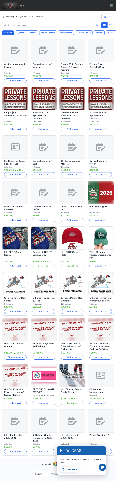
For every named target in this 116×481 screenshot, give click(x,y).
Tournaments (66, 32)
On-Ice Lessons (48, 32)
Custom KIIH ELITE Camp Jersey (42, 253)
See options (44, 266)
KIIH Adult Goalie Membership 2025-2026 (43, 438)
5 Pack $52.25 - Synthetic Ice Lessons (41, 115)
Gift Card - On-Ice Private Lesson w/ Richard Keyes (70, 346)
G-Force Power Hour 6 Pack (15, 299)
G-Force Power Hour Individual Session (100, 299)
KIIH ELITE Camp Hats (69, 253)
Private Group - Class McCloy (97, 66)
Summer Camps (84, 32)
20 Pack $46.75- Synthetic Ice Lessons (98, 115)
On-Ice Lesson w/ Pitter (98, 162)
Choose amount (15, 357)
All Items (8, 32)
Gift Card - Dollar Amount (13, 345)
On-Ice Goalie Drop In (71, 208)
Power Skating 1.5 (99, 435)
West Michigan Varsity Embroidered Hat (100, 255)
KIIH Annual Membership (96, 391)
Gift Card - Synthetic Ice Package (44, 345)
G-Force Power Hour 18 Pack (72, 299)
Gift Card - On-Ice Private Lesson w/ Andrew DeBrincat (99, 346)
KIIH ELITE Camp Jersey (13, 253)
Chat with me (71, 469)
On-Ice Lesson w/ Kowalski (13, 208)
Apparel (99, 32)
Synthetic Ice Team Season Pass (14, 162)
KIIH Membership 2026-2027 (70, 436)
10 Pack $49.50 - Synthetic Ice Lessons (70, 115)
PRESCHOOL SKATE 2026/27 (43, 391)
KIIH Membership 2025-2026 (13, 436)
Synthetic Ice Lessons (26, 32)
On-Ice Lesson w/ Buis (42, 162)
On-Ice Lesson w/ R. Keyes (15, 66)
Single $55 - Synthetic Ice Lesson (15, 114)
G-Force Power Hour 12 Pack (44, 299)
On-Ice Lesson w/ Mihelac (42, 66)
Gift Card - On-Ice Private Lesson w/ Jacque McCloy (14, 392)
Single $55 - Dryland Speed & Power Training (72, 67)
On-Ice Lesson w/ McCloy (70, 162)
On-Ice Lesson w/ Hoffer (42, 208)
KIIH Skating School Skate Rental (71, 391)
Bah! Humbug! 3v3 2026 (99, 208)
